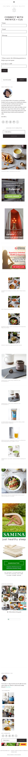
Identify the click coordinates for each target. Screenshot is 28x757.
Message (4, 35)
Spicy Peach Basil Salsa (7, 309)
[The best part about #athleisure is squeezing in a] (6, 590)
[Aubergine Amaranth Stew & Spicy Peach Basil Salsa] (14, 288)
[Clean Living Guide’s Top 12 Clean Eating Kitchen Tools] (8, 703)
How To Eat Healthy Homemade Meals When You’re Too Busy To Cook (12, 496)
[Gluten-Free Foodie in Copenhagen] (8, 716)
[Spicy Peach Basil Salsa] (14, 307)
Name (3, 23)
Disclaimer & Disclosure (14, 754)
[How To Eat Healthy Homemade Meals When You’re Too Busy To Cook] (14, 493)
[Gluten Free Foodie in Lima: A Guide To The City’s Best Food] (8, 730)
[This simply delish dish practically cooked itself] (6, 598)
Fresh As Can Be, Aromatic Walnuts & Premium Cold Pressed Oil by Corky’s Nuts (13, 441)
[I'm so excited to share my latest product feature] (6, 606)
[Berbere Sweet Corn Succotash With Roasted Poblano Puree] (14, 324)
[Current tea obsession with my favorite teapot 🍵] (14, 598)
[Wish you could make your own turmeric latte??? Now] (14, 606)
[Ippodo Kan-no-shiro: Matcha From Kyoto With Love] (14, 456)
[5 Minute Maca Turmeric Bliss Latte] (14, 169)
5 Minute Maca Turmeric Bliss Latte (10, 171)
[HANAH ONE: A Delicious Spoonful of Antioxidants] (14, 378)
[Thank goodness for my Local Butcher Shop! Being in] (22, 590)
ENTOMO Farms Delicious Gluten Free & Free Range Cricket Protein (13, 422)
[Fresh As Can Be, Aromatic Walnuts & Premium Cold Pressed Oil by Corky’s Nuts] (14, 438)
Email (3, 29)
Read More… (4, 116)
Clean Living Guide (14, 9)
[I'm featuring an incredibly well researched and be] (22, 606)
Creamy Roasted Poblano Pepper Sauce (11, 345)
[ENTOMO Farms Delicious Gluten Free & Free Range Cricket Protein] (14, 419)
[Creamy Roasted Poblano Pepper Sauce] (14, 343)
